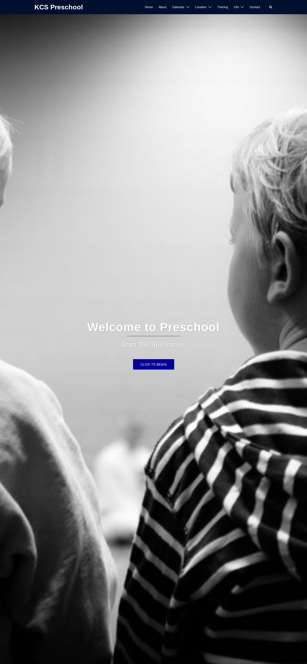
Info (236, 7)
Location (201, 7)
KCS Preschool (58, 7)
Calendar (178, 7)
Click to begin (154, 364)
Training (222, 7)
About (162, 7)
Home (149, 7)
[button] (271, 7)
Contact (255, 7)
